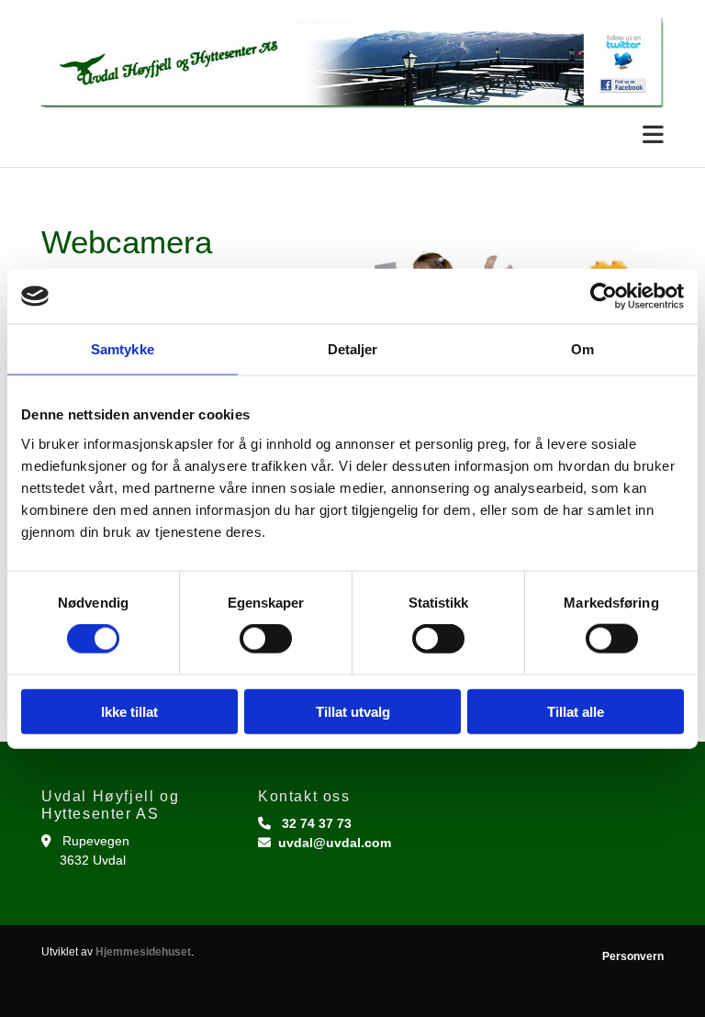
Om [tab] (582, 349)
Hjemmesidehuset (143, 951)
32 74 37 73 (317, 823)
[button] (352, 135)
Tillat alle (575, 711)
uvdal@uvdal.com (334, 842)
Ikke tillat (129, 711)
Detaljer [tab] (353, 349)
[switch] (266, 639)
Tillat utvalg (353, 711)
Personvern (633, 956)
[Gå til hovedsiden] (352, 63)
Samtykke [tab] (122, 349)
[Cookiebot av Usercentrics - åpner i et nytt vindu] (603, 296)
